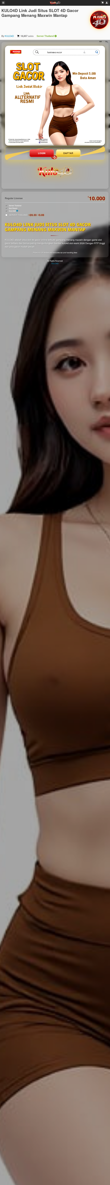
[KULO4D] (99, 20)
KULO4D (9, 36)
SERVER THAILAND (26, 215)
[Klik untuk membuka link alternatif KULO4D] (55, 95)
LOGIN (42, 153)
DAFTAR (68, 153)
